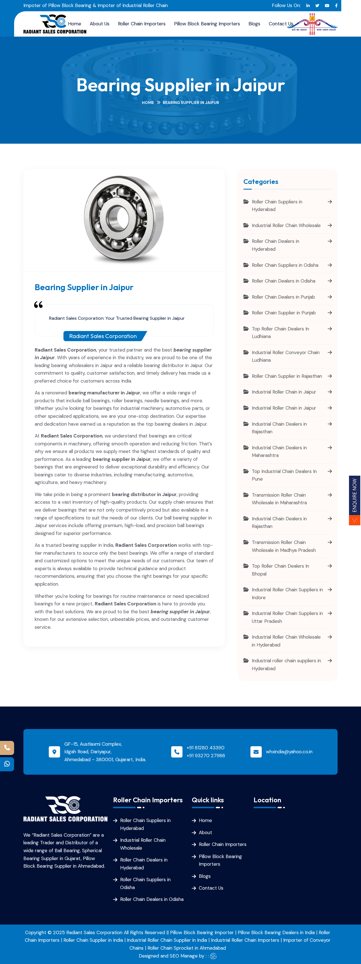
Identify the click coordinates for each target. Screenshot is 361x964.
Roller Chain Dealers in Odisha (152, 899)
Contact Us (281, 24)
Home (148, 102)
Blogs (254, 24)
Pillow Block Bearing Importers (207, 24)
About (205, 832)
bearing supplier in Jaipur (180, 611)
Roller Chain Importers (142, 24)
